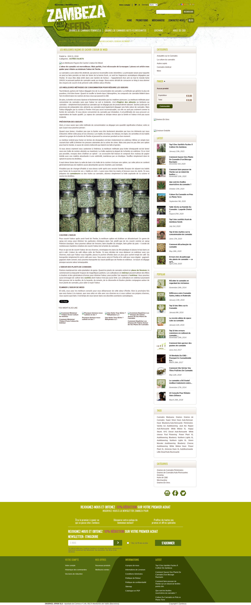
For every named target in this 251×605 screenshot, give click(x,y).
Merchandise (162, 480)
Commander (165, 106)
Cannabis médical (164, 67)
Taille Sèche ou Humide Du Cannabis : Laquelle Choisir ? (180, 209)
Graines (179, 417)
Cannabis (161, 417)
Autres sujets (76, 59)
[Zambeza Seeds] (52, 14)
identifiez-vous (72, 5)
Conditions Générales (134, 574)
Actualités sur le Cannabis (167, 56)
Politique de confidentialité (135, 582)
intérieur (125, 273)
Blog (73, 41)
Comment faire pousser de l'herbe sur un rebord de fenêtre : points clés (168, 583)
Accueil (63, 41)
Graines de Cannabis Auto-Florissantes (125, 30)
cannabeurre (75, 174)
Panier (160, 81)
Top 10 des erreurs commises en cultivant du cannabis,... (179, 333)
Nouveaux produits (102, 566)
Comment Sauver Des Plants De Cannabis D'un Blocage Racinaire (181, 159)
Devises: (145, 5)
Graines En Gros (163, 483)
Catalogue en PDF (132, 591)
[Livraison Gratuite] (175, 130)
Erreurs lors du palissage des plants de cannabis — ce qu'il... (181, 259)
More (159, 71)
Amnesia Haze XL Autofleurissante (179, 449)
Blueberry (173, 437)
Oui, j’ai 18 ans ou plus (139, 542)
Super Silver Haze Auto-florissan (179, 420)
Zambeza (182, 604)
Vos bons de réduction (74, 574)
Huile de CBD (179, 30)
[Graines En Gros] (175, 119)
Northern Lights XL (178, 440)
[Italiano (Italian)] (190, 4)
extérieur (133, 275)
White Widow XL (178, 429)
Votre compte (124, 5)
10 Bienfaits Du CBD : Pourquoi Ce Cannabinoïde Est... (180, 358)
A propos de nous (132, 566)
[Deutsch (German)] (187, 4)
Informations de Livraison (135, 570)
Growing (158, 30)
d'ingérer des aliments (126, 102)
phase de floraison (139, 270)
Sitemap (128, 587)
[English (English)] (179, 4)
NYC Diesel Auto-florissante (175, 432)
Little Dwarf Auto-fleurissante (168, 452)
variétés (88, 278)
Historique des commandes (76, 570)
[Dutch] (193, 4)
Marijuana (170, 417)
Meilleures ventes (102, 570)
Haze (159, 423)
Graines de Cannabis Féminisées (85, 30)
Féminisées (188, 423)
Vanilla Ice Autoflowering (167, 426)
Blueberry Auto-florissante (172, 423)
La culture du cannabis (166, 60)
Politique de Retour (133, 578)
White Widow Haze (178, 446)
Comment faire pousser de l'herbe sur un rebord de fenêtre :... (180, 172)
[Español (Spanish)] (185, 4)
